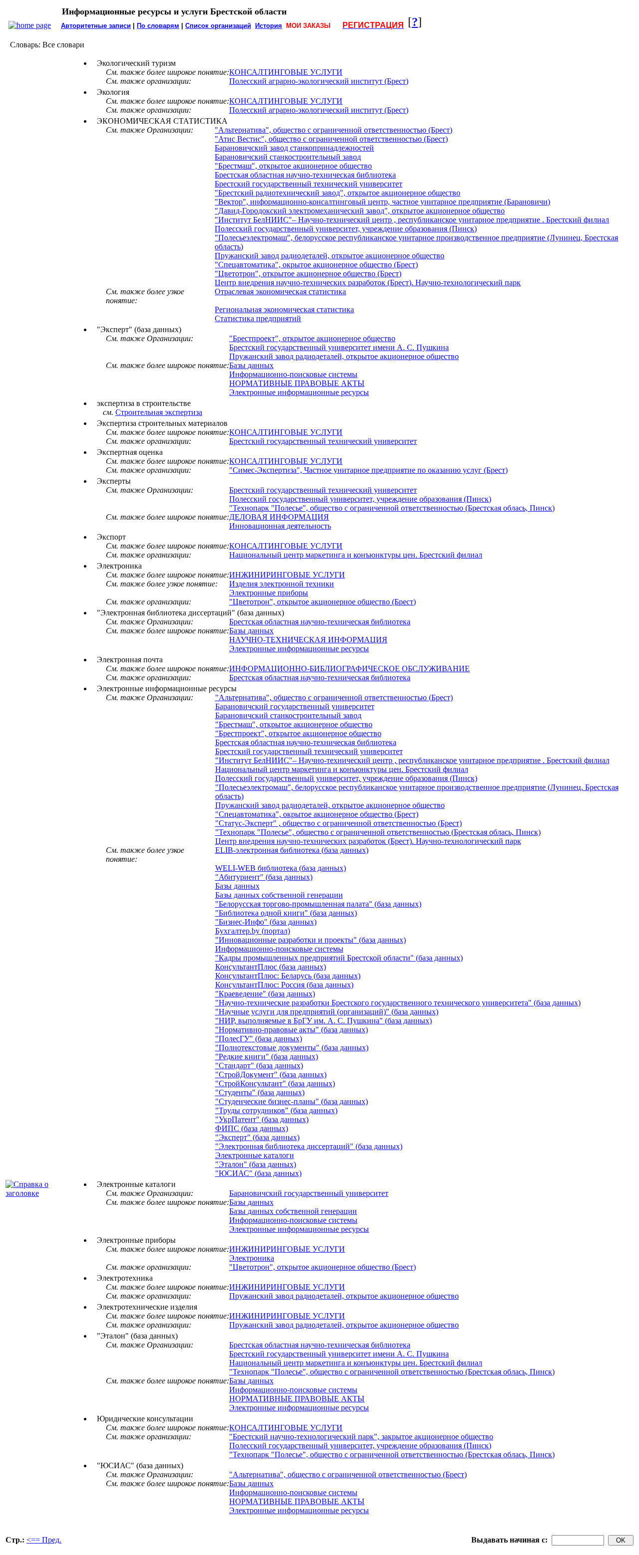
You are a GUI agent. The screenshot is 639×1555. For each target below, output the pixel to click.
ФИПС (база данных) (251, 1128)
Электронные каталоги (254, 1155)
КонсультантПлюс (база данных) (270, 967)
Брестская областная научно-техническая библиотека (305, 175)
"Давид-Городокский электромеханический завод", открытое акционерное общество (360, 210)
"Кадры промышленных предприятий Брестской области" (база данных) (339, 958)
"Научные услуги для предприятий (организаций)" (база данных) (326, 1011)
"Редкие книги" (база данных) (266, 1056)
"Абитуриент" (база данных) (264, 877)
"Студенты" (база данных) (260, 1092)
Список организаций (218, 25)
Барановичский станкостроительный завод (288, 157)
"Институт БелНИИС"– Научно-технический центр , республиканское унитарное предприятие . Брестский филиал (412, 219)
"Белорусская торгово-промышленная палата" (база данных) (318, 904)
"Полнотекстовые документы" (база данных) (291, 1047)
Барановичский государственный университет (294, 706)
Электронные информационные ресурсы (299, 392)
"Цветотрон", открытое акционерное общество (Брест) (308, 273)
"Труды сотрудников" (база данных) (276, 1110)
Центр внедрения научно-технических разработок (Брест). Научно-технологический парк (368, 282)
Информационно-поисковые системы (293, 374)
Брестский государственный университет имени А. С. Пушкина (339, 347)
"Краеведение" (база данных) (265, 993)
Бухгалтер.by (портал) (252, 931)
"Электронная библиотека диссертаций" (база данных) (308, 1146)
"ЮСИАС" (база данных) (258, 1173)
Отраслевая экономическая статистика (280, 291)
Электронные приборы (268, 592)
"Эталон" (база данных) (255, 1164)
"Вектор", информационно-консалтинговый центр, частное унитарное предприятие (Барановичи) (382, 201)
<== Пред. (43, 1540)
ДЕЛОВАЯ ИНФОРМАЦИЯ (279, 517)
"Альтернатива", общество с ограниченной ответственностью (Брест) (333, 130)
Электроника (251, 1258)
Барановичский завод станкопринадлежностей (294, 148)
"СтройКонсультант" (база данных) (275, 1083)
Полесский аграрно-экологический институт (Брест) (318, 81)
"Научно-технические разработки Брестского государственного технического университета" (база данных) (398, 1002)
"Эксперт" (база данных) (257, 1137)
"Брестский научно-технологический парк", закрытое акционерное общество (361, 1436)
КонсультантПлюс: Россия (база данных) (284, 984)
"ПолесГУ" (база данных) (258, 1038)
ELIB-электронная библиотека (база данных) (291, 850)
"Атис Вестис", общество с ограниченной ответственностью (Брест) (331, 139)
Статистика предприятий (258, 318)
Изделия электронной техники (281, 584)
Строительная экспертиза (158, 412)
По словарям (158, 25)
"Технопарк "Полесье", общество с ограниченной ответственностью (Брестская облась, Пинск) (392, 508)
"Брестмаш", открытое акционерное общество (293, 166)
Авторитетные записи (96, 25)
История (268, 25)
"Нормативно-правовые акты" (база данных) (291, 1029)
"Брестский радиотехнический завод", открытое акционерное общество (337, 193)
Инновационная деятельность (280, 526)
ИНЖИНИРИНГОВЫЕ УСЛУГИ (287, 575)
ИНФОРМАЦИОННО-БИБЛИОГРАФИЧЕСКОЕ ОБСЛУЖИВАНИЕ (349, 668)
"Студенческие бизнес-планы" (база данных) (291, 1101)
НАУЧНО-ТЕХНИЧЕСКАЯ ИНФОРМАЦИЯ (308, 639)
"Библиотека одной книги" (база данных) (286, 913)
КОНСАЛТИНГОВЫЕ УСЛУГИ (285, 72)
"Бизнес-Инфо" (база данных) (266, 922)
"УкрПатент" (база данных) (262, 1119)
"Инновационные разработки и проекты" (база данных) (310, 940)
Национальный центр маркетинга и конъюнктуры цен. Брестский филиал (355, 555)
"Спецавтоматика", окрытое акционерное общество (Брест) (316, 264)
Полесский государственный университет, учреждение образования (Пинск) (346, 228)
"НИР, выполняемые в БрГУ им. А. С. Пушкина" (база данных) (323, 1020)
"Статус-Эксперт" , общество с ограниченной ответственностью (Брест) (338, 823)
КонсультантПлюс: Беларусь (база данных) (287, 976)
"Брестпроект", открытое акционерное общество (312, 338)
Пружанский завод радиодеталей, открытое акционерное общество (329, 255)
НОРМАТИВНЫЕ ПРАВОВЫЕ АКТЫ (296, 383)
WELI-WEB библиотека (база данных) (280, 868)
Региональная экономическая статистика (284, 309)
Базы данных (251, 365)
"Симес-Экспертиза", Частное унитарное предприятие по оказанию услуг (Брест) (368, 470)
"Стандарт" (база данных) (259, 1065)
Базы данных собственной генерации (279, 895)
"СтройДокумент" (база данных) (270, 1074)
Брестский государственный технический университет (308, 184)
